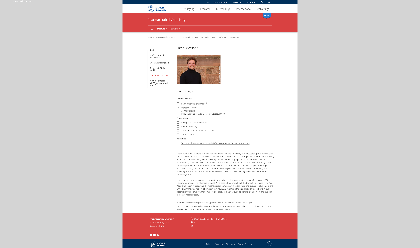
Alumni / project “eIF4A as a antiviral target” (159, 82)
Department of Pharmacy (165, 37)
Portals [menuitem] (237, 2)
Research (205, 9)
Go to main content (22, 1)
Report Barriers (245, 244)
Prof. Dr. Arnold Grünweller (157, 56)
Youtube (154, 235)
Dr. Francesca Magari (159, 62)
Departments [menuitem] (220, 2)
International (243, 9)
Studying (189, 9)
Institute (161, 28)
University (263, 9)
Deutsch (251, 2)
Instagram (158, 235)
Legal (201, 244)
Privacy (209, 244)
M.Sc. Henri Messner (159, 75)
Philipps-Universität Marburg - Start (161, 8)
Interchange (223, 9)
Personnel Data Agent (243, 202)
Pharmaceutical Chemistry (152, 29)
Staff (219, 37)
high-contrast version (261, 2)
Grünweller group (208, 37)
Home (150, 37)
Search (268, 2)
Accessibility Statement (225, 244)
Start (208, 2)
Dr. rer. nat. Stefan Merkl (158, 69)
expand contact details (269, 243)
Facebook (150, 235)
